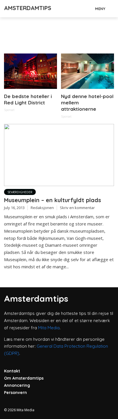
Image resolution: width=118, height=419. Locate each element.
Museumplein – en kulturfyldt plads (52, 200)
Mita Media (49, 327)
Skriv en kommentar (77, 207)
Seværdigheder (19, 192)
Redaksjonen (42, 207)
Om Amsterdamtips (24, 378)
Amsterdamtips (27, 8)
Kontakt (12, 371)
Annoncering (17, 385)
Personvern (15, 392)
